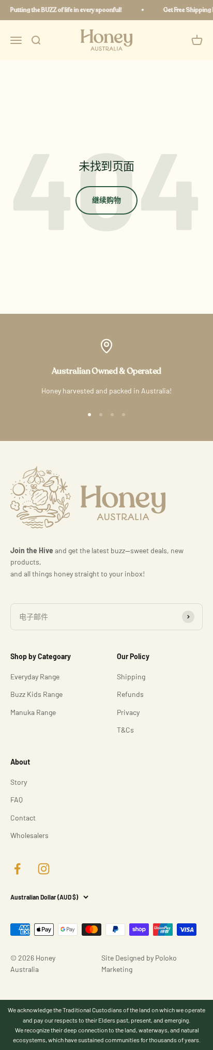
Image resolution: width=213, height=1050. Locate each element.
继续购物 (106, 199)
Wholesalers (29, 835)
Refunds (130, 694)
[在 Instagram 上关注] (44, 869)
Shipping (131, 676)
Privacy (128, 712)
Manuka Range (33, 712)
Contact (23, 817)
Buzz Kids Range (36, 694)
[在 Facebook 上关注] (17, 869)
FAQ (16, 799)
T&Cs (125, 729)
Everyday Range (34, 676)
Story (18, 782)
